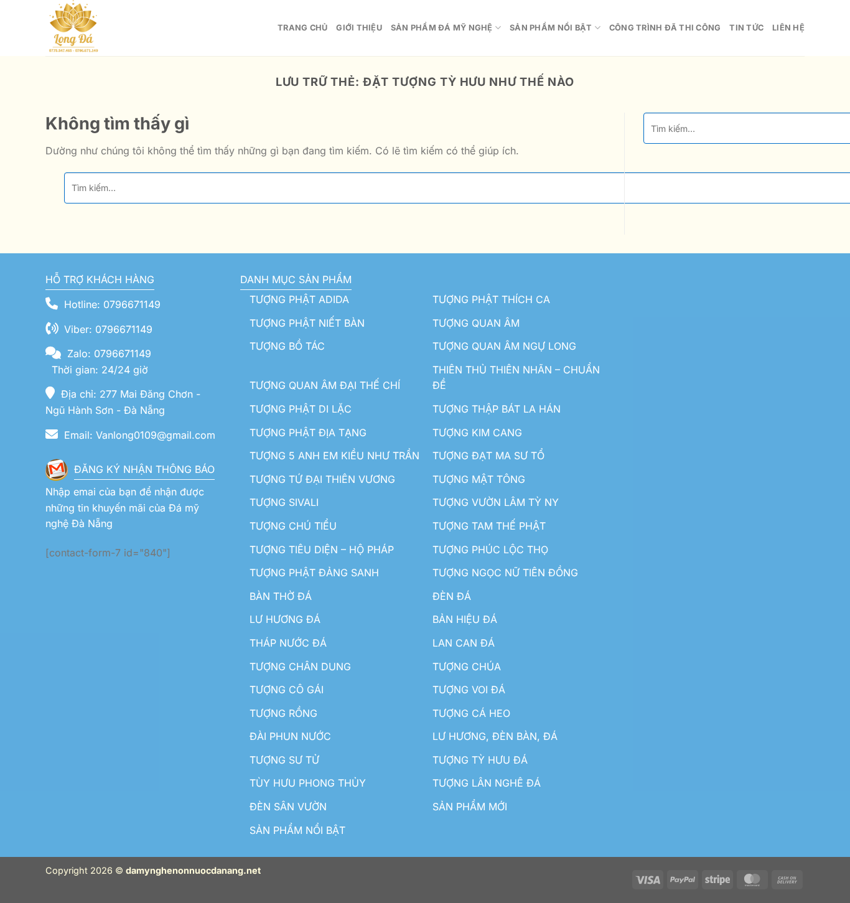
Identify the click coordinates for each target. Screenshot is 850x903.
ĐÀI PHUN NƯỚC (290, 736)
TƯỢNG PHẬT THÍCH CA (491, 299)
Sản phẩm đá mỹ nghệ (442, 27)
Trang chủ (302, 27)
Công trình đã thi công (665, 27)
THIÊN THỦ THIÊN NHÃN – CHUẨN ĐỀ (516, 377)
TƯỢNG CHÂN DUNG (300, 666)
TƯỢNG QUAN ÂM (476, 323)
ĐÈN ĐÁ (451, 596)
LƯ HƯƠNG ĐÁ (285, 619)
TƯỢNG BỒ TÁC (287, 346)
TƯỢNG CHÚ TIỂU (293, 526)
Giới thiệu (359, 27)
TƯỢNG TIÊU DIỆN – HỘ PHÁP (322, 549)
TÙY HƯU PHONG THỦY (308, 783)
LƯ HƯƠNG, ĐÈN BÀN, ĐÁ (495, 736)
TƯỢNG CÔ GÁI (287, 689)
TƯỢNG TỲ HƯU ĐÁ (480, 760)
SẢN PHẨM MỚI (469, 806)
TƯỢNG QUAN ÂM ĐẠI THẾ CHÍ (325, 385)
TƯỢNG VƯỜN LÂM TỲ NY (495, 502)
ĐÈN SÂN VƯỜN (288, 806)
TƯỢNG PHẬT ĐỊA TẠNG (308, 432)
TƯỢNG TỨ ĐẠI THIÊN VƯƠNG (322, 479)
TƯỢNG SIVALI (284, 502)
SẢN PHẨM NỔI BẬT (297, 830)
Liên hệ (788, 27)
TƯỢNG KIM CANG (477, 432)
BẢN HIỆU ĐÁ (464, 619)
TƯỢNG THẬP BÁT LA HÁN (496, 409)
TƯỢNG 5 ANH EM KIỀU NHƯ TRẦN (334, 455)
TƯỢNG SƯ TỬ (284, 760)
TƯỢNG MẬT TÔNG (478, 479)
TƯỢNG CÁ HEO (471, 713)
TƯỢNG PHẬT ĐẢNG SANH (314, 572)
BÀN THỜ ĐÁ (281, 596)
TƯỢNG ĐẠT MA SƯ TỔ (488, 455)
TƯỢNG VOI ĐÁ (468, 689)
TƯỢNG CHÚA (466, 666)
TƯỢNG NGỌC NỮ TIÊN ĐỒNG (505, 572)
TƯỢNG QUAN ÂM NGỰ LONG (504, 346)
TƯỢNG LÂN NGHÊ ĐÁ (486, 783)
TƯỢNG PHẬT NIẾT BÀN (307, 323)
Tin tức (746, 27)
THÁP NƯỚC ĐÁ (288, 643)
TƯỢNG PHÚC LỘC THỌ (490, 549)
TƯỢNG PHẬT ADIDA (299, 299)
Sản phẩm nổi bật (551, 27)
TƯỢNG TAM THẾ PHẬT (489, 526)
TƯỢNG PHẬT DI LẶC (301, 409)
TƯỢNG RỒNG (283, 713)
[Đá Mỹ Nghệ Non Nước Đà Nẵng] (107, 28)
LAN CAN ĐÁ (463, 643)
